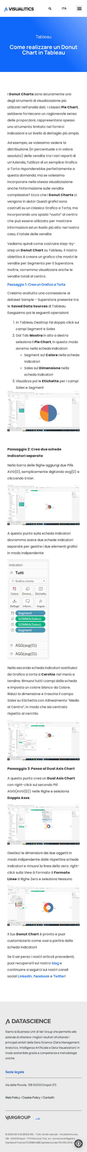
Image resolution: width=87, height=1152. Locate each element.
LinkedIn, (25, 976)
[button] (79, 8)
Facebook (41, 976)
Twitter (59, 976)
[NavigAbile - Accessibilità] (78, 1143)
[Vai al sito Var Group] (22, 1118)
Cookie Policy (31, 1097)
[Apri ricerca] (50, 8)
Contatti (48, 1097)
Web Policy (12, 1097)
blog (55, 963)
